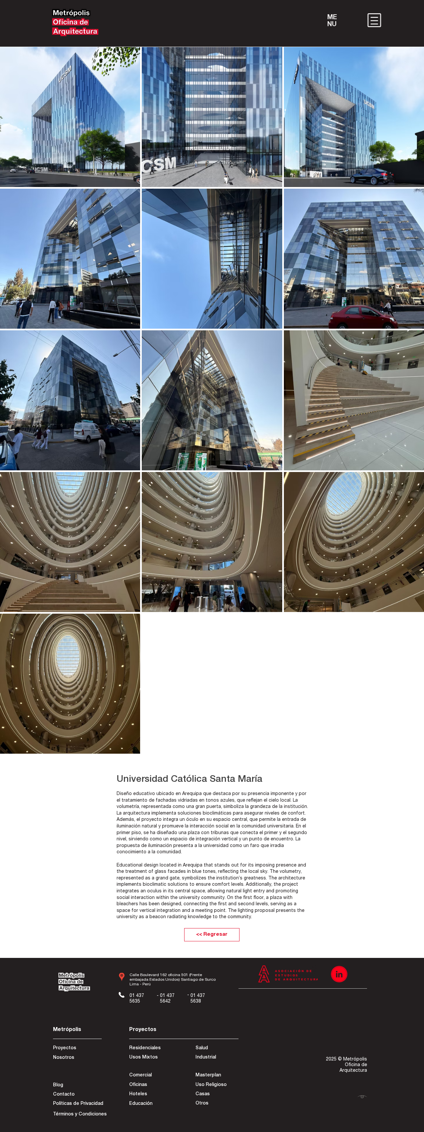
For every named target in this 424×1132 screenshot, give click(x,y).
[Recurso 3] (339, 974)
